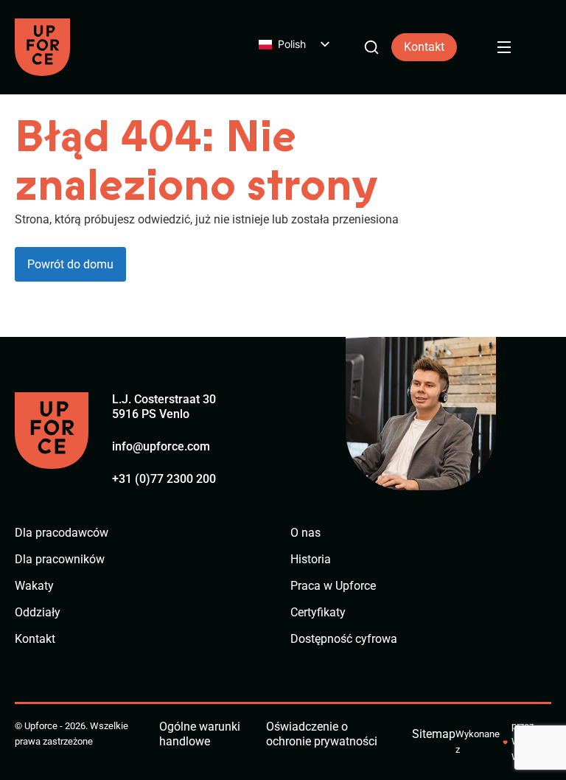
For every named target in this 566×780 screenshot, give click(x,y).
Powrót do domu (70, 264)
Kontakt (424, 47)
